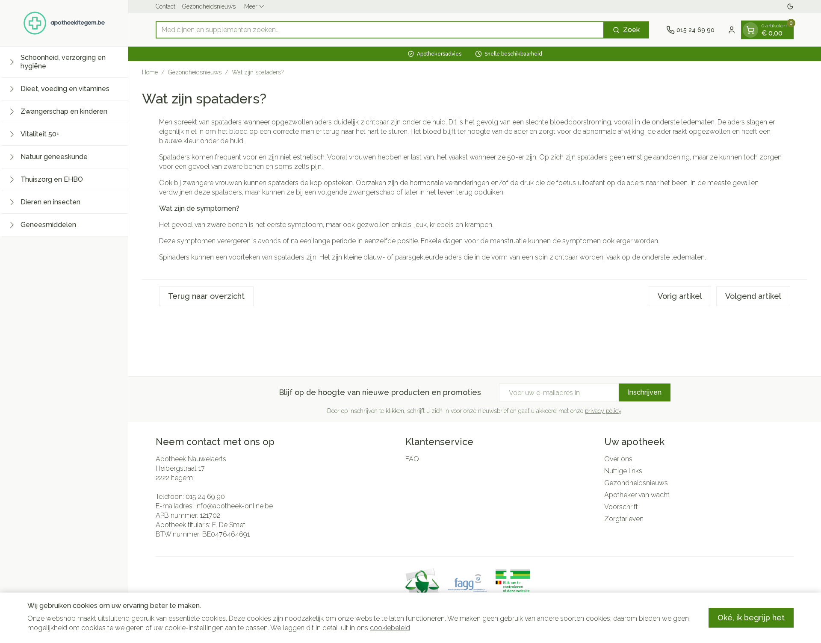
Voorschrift (621, 507)
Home (150, 72)
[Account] (731, 30)
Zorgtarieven (624, 519)
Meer (250, 6)
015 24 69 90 (205, 497)
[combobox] (380, 29)
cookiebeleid (390, 628)
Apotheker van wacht (637, 495)
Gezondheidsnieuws (209, 6)
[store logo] (64, 23)
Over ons (618, 459)
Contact (165, 6)
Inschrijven (645, 392)
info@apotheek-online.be (234, 506)
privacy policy (603, 410)
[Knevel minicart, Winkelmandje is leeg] (750, 30)
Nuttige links (623, 471)
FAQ (412, 459)
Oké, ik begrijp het (751, 617)
